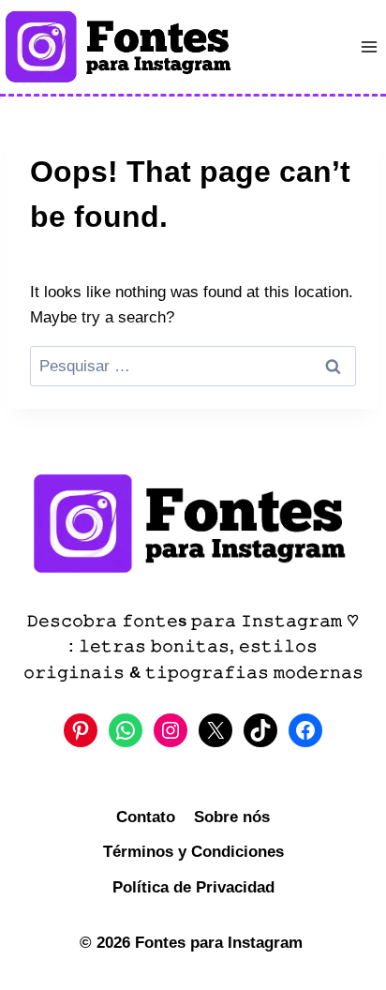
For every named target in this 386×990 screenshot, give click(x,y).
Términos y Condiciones (193, 852)
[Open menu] (368, 46)
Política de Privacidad (193, 887)
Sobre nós (232, 817)
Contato (145, 817)
